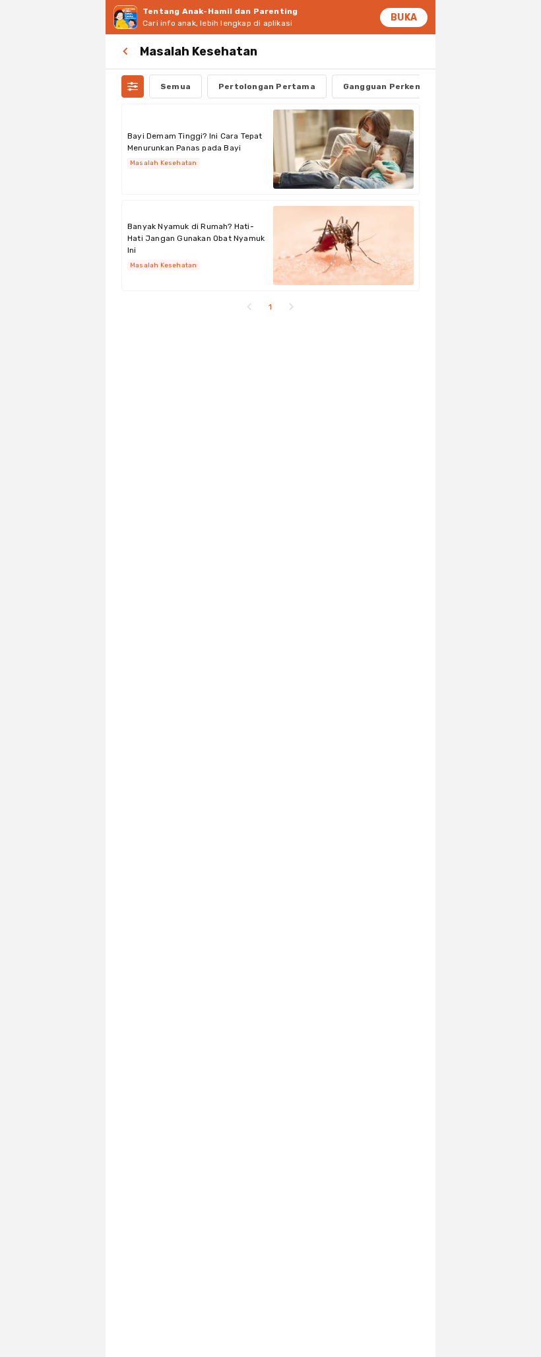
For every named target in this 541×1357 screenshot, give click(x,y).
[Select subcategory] (132, 86)
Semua (175, 86)
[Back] (128, 51)
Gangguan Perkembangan (399, 86)
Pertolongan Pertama (266, 86)
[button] (249, 306)
